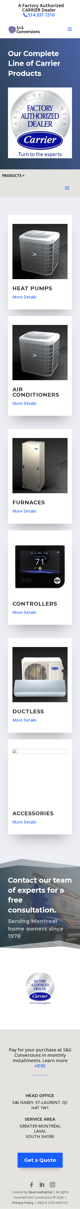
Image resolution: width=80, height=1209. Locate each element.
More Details (24, 297)
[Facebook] (31, 1185)
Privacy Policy (23, 1203)
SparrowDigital (40, 1192)
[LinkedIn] (41, 1185)
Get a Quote (40, 1160)
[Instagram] (52, 1185)
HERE (40, 1066)
